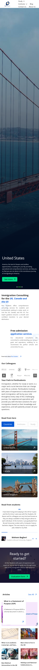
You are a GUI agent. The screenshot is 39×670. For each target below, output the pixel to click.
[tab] (8, 424)
